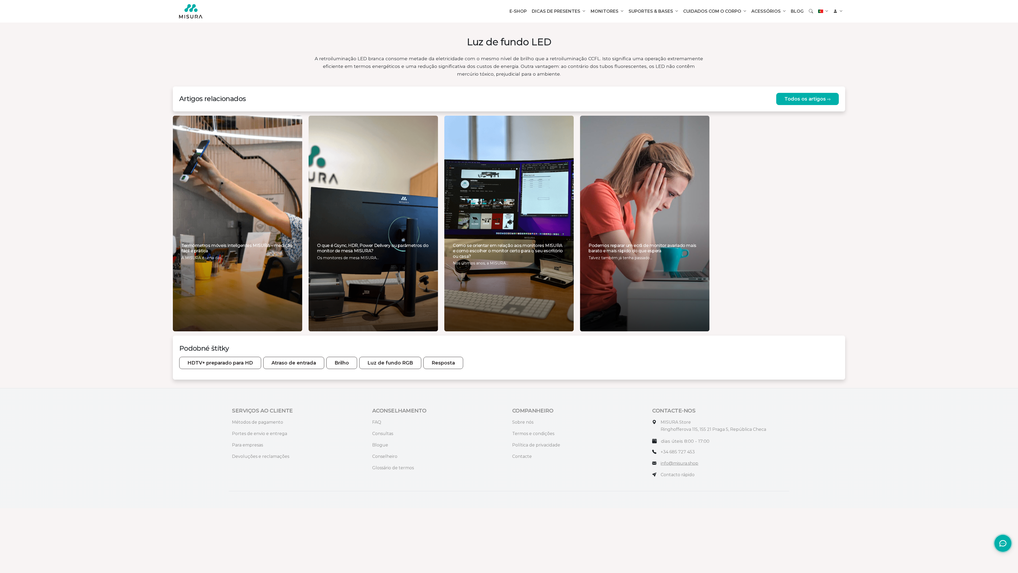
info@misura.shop (679, 463)
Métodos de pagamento (257, 422)
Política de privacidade (536, 445)
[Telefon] (654, 451)
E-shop (518, 11)
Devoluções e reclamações (260, 456)
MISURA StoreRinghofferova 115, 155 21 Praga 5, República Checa (713, 426)
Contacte (522, 456)
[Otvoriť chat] (1002, 543)
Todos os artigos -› (807, 99)
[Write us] (654, 474)
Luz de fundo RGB (390, 363)
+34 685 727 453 (678, 451)
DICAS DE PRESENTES (556, 11)
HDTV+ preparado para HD (220, 363)
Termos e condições (533, 433)
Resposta (443, 363)
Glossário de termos (393, 467)
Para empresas (247, 445)
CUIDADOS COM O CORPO (712, 11)
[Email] (654, 463)
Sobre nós (522, 422)
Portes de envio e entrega (259, 433)
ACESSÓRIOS (766, 11)
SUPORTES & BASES (651, 11)
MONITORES (604, 11)
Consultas (382, 433)
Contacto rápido (678, 474)
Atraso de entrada (293, 363)
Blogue (380, 445)
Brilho (342, 363)
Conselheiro (384, 456)
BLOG (797, 11)
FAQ (376, 422)
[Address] (654, 422)
